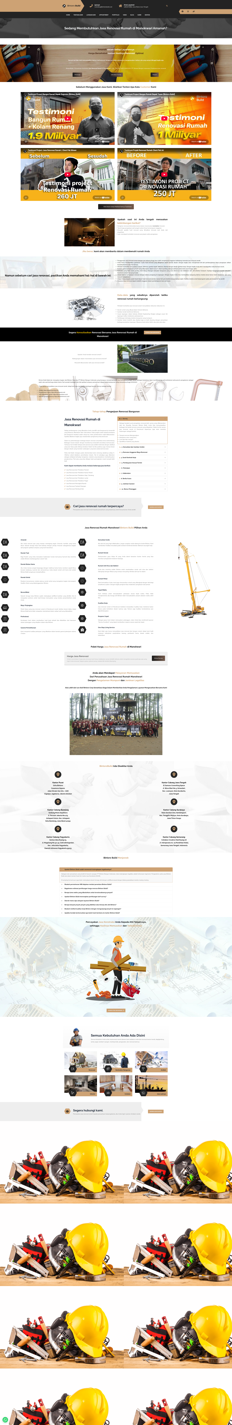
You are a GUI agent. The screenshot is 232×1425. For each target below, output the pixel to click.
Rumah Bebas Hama (28, 564)
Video (125, 15)
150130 (97, 5)
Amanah (23, 540)
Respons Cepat (103, 616)
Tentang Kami (78, 15)
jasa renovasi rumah (132, 260)
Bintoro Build (43, 380)
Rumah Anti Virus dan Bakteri (108, 566)
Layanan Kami (91, 15)
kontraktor (156, 226)
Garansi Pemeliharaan (28, 628)
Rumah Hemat (103, 553)
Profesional (25, 616)
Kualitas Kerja (103, 603)
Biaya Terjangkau (27, 605)
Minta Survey (158, 658)
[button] (5, 1419)
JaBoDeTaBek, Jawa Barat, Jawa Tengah (136, 7)
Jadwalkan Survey (116, 75)
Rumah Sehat (25, 577)
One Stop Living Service (106, 627)
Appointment (103, 15)
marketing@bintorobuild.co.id (103, 7)
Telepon (154, 75)
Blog (132, 15)
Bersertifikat (25, 592)
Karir (139, 15)
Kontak (147, 15)
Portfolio (115, 15)
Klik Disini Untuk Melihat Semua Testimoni (118, 207)
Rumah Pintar (102, 579)
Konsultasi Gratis (104, 540)
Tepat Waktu (102, 590)
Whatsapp (77, 75)
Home (68, 15)
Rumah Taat (25, 553)
